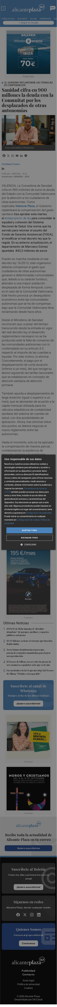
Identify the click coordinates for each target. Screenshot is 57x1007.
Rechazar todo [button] (29, 537)
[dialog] (28, 502)
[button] (28, 544)
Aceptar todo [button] (29, 530)
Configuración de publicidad (38, 513)
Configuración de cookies (28, 520)
